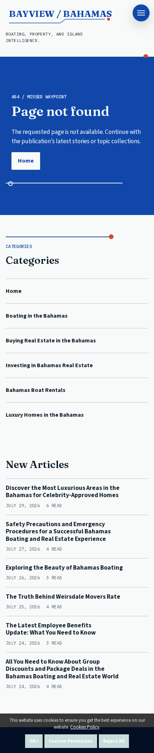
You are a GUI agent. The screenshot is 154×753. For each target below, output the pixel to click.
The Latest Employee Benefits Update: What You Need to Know (51, 629)
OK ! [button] (33, 741)
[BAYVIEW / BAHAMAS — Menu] (141, 13)
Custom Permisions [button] (71, 741)
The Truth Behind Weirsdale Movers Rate (63, 596)
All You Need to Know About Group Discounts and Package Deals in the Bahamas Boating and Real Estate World (62, 669)
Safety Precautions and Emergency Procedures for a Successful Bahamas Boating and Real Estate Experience (58, 531)
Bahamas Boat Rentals (36, 390)
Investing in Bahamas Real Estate (49, 365)
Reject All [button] (114, 741)
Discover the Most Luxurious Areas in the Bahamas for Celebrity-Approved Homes (63, 491)
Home (26, 161)
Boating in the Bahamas (37, 316)
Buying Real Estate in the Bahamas (51, 341)
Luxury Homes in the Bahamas (45, 415)
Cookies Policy (84, 727)
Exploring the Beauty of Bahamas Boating (64, 567)
